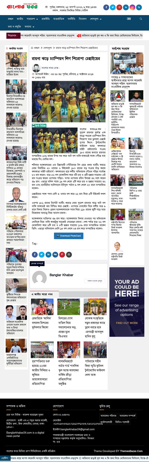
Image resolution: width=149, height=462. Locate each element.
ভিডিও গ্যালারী (122, 422)
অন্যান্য (28, 26)
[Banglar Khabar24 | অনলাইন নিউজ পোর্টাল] (22, 5)
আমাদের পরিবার (108, 415)
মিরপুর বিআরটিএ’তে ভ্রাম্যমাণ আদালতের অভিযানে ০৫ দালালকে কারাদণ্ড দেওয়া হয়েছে (16, 101)
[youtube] (132, 7)
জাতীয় (20, 19)
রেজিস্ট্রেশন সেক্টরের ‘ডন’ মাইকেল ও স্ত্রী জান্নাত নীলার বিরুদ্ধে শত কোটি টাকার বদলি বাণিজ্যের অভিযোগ (118, 160)
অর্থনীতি (71, 19)
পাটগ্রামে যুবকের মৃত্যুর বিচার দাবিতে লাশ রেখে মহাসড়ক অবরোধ (15, 269)
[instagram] (119, 7)
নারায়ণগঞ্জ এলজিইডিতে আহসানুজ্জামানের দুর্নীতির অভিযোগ (14, 359)
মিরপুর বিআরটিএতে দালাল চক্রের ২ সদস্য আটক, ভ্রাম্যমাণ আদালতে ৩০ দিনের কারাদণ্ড (136, 159)
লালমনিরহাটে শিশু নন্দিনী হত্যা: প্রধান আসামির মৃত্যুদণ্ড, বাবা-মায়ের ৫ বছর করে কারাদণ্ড (117, 196)
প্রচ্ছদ (10, 19)
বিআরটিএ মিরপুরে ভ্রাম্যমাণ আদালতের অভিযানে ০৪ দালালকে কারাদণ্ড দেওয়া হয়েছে (15, 135)
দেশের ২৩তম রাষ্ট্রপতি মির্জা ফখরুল (117, 256)
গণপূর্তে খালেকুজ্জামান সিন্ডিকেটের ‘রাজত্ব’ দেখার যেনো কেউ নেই (16, 207)
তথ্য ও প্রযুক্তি (14, 26)
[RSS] (139, 7)
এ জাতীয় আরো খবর (42, 294)
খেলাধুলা (94, 19)
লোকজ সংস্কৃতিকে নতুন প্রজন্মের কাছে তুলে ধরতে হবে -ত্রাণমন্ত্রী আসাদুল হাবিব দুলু (95, 327)
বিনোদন (82, 19)
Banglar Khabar (61, 275)
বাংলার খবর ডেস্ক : (50, 68)
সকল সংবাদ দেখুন (95, 280)
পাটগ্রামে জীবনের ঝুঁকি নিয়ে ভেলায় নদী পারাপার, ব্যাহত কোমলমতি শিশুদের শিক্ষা (136, 229)
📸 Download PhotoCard (69, 235)
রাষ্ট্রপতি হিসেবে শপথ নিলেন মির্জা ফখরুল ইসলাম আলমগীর (118, 227)
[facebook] (106, 7)
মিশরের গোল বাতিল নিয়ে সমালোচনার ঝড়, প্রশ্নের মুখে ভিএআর (67, 327)
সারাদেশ (31, 19)
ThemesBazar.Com (131, 451)
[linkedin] (126, 7)
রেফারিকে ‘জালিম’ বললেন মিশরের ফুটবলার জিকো (41, 323)
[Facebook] (35, 255)
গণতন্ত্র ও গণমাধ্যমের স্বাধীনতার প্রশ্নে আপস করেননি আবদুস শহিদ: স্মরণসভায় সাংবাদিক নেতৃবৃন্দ (126, 82)
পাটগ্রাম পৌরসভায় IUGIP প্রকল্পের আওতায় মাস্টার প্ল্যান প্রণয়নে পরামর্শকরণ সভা (16, 237)
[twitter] (113, 7)
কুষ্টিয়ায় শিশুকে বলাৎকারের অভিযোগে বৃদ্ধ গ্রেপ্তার (16, 297)
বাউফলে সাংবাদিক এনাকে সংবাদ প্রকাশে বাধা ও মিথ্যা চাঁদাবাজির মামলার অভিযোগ (16, 327)
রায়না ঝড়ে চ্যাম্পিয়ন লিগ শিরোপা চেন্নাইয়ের (77, 48)
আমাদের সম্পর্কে (127, 415)
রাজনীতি (46, 19)
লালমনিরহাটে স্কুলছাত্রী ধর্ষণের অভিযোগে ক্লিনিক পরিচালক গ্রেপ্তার (136, 110)
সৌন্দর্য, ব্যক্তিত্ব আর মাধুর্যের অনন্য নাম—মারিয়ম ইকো (15, 71)
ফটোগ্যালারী (106, 422)
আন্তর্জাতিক (58, 19)
